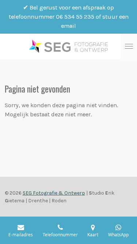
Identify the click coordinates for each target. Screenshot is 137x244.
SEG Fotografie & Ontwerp (54, 193)
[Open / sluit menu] (129, 46)
